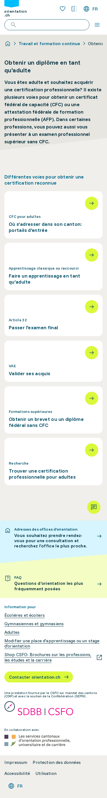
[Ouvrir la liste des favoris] (62, 8)
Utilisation (46, 773)
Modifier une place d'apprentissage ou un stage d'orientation (51, 643)
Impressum (15, 762)
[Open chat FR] (93, 507)
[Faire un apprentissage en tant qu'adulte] (53, 266)
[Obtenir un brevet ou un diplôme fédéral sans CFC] (53, 410)
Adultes (11, 632)
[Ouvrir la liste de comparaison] (74, 8)
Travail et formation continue (49, 43)
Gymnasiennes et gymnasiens (34, 623)
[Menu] (97, 24)
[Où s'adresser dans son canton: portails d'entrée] (53, 214)
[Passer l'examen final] (53, 315)
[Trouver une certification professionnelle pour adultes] (53, 461)
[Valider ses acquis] (53, 361)
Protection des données (57, 762)
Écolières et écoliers (24, 615)
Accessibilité (17, 773)
